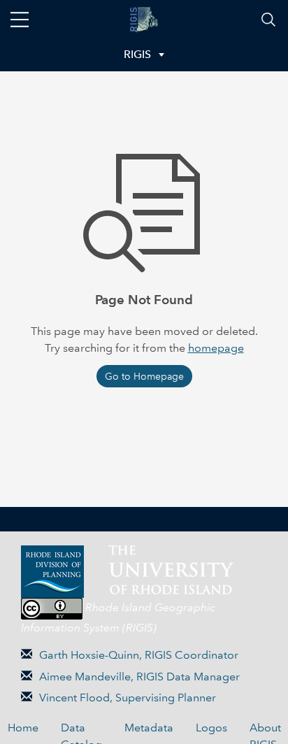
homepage (216, 348)
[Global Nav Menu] (19, 19)
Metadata (148, 727)
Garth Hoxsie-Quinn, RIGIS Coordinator (138, 654)
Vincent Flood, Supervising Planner (127, 697)
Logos (211, 727)
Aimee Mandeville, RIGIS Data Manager (139, 676)
